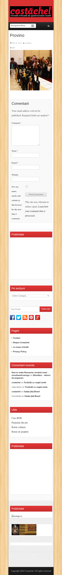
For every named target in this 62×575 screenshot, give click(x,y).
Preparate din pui (20, 422)
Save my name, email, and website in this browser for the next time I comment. (17, 202)
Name (15, 150)
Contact (16, 338)
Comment (16, 122)
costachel (28, 43)
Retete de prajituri (20, 431)
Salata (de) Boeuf (32, 391)
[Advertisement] (37, 259)
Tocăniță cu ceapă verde (35, 382)
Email (15, 162)
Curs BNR (17, 418)
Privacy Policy (19, 351)
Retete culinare (19, 427)
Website (15, 174)
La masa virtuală (20, 347)
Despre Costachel (21, 342)
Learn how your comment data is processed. (36, 211)
